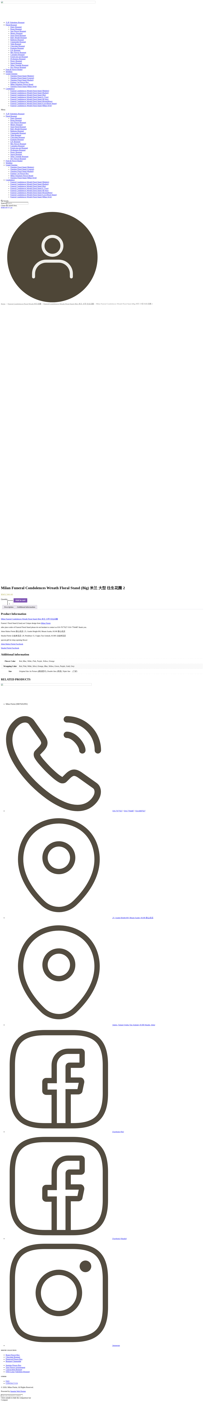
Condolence (10, 89)
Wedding (9, 72)
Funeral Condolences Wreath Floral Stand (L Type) (29, 97)
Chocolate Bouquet (17, 46)
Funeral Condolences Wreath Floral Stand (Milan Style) (31, 106)
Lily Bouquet (15, 50)
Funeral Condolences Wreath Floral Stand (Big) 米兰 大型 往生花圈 (68, 304)
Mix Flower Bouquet (18, 52)
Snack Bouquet (16, 63)
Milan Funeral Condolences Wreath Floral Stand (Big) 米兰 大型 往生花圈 (29, 619)
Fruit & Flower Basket (14, 69)
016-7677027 (118, 811)
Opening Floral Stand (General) (22, 78)
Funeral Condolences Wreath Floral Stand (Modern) (29, 91)
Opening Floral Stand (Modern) (22, 76)
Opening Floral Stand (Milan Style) (23, 86)
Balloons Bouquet (17, 40)
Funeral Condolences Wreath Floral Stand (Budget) (29, 93)
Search (3, 203)
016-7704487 (129, 811)
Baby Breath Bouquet (18, 38)
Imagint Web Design (18, 1391)
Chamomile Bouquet (18, 42)
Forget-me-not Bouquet (19, 57)
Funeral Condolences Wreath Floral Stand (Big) (28, 95)
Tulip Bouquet (15, 44)
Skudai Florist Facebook (10, 648)
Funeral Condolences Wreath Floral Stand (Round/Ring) (31, 101)
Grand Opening (11, 74)
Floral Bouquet (11, 25)
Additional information (26, 607)
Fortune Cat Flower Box (19, 82)
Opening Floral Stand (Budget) (22, 80)
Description (8, 607)
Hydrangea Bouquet (18, 59)
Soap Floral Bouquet (18, 35)
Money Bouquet (16, 33)
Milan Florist (46, 623)
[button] (102, 110)
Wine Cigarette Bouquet (19, 65)
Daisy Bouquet (16, 27)
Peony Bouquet (16, 61)
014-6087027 (140, 811)
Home (3, 304)
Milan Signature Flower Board (21, 84)
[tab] (8, 607)
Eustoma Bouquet (17, 48)
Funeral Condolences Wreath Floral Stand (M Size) (29, 99)
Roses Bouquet (16, 29)
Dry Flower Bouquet (18, 67)
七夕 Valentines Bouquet (15, 22)
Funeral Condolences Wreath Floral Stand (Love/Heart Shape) (33, 104)
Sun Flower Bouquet (18, 31)
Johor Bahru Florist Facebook (12, 644)
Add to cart (20, 600)
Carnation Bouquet (17, 55)
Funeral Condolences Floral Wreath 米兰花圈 (24, 304)
